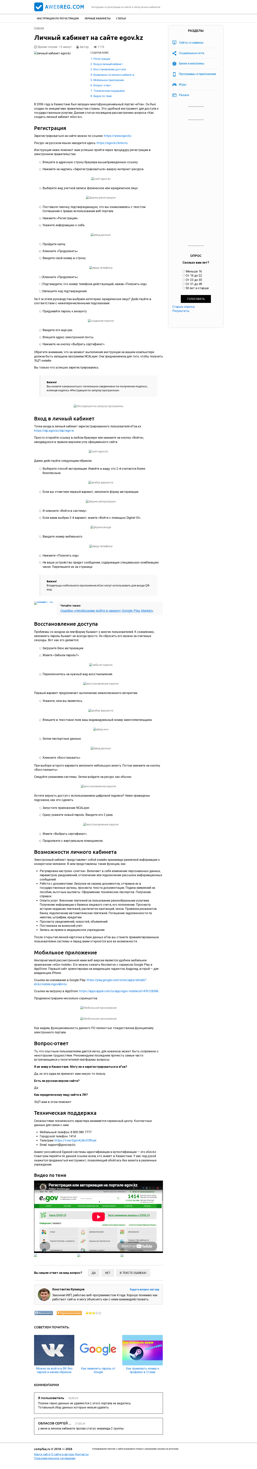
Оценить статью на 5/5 (100, 1312)
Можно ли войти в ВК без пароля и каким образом (54, 1370)
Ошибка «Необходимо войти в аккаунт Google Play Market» (106, 611)
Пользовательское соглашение (54, 1458)
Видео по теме (103, 96)
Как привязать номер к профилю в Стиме (142, 1370)
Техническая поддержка (109, 90)
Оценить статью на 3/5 (93, 1312)
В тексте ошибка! (133, 1273)
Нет (107, 1273)
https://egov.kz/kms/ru (112, 143)
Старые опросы (183, 307)
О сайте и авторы (62, 1454)
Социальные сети (191, 53)
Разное (184, 95)
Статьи (121, 18)
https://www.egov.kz (117, 136)
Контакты (82, 1454)
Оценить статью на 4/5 (96, 1312)
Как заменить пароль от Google (98, 1370)
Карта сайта (42, 1454)
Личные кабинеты (97, 18)
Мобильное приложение (109, 80)
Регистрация (102, 58)
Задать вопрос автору (144, 1289)
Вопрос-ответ (102, 85)
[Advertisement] (195, 183)
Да (94, 1273)
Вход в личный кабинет (108, 64)
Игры (182, 84)
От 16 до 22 (194, 275)
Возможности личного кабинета (114, 74)
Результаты (180, 311)
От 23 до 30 (194, 280)
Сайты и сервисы (191, 42)
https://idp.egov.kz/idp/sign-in (54, 430)
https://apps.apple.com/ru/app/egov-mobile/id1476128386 (118, 991)
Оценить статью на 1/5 (87, 1312)
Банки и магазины (191, 63)
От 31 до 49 (194, 284)
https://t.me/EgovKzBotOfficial (75, 1140)
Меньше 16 (194, 271)
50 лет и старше (197, 288)
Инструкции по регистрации (58, 18)
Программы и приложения (197, 74)
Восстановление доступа (110, 69)
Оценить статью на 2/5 (90, 1312)
